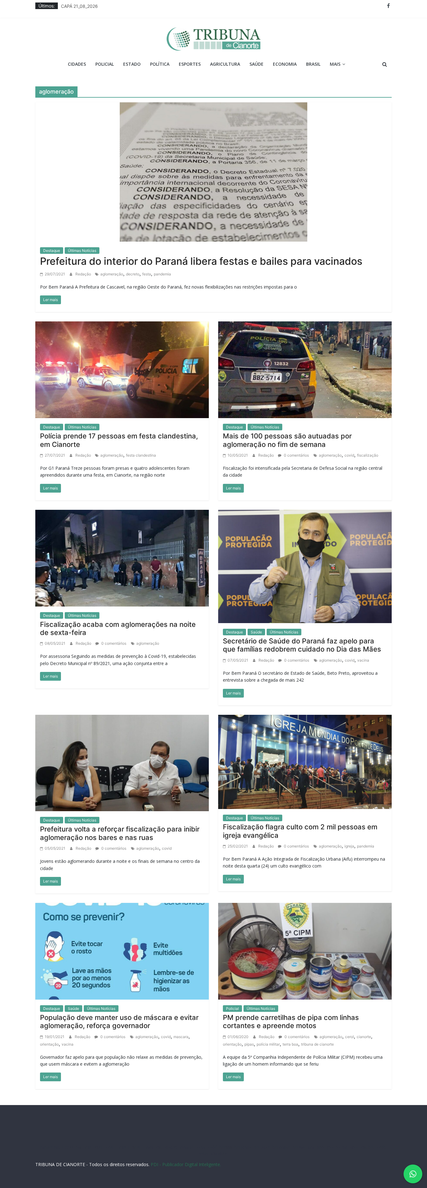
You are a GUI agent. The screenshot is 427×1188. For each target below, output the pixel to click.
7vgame (187, 1147)
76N (149, 1147)
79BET (124, 1147)
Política (159, 64)
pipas (249, 1044)
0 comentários (296, 455)
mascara (180, 1036)
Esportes (190, 64)
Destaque (51, 250)
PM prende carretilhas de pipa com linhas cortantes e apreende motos (291, 1021)
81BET (137, 1147)
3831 (98, 1147)
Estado (132, 64)
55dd (212, 1147)
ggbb (203, 1153)
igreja (349, 846)
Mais (335, 64)
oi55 (320, 1147)
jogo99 (171, 1147)
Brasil (313, 64)
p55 (330, 1147)
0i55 (354, 1147)
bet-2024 (262, 1147)
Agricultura (225, 64)
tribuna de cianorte (317, 1044)
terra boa (290, 1044)
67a (311, 1147)
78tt (158, 1147)
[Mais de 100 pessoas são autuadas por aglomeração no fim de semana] (305, 369)
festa (146, 274)
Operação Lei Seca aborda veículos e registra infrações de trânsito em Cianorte (142, 5)
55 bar (342, 1147)
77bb (381, 1147)
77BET (110, 1147)
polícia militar (268, 1044)
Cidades (77, 64)
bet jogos (242, 1147)
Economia (285, 64)
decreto (132, 274)
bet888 (225, 1147)
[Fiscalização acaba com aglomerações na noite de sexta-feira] (122, 558)
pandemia (162, 274)
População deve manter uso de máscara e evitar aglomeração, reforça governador (119, 1021)
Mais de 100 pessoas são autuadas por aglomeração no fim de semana (287, 440)
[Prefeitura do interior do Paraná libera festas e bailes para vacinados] (213, 171)
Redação (83, 274)
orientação (49, 1044)
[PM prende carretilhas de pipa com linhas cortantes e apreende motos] (305, 951)
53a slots (219, 1153)
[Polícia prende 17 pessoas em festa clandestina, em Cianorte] (122, 369)
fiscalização (367, 455)
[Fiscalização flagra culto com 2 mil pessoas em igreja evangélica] (305, 761)
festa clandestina (141, 455)
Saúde (256, 64)
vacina (363, 660)
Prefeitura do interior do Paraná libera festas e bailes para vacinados (201, 261)
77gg (200, 1147)
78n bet (367, 1147)
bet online (281, 1147)
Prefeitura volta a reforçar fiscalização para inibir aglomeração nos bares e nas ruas (119, 833)
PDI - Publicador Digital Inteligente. (186, 1164)
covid (349, 455)
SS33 (69, 1147)
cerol (349, 1036)
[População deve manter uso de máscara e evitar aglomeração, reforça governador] (122, 951)
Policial (104, 64)
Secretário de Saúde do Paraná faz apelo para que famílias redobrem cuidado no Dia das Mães (302, 645)
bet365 (299, 1147)
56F (79, 1147)
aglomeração (111, 274)
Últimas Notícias (82, 250)
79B (88, 1147)
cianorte (364, 1036)
